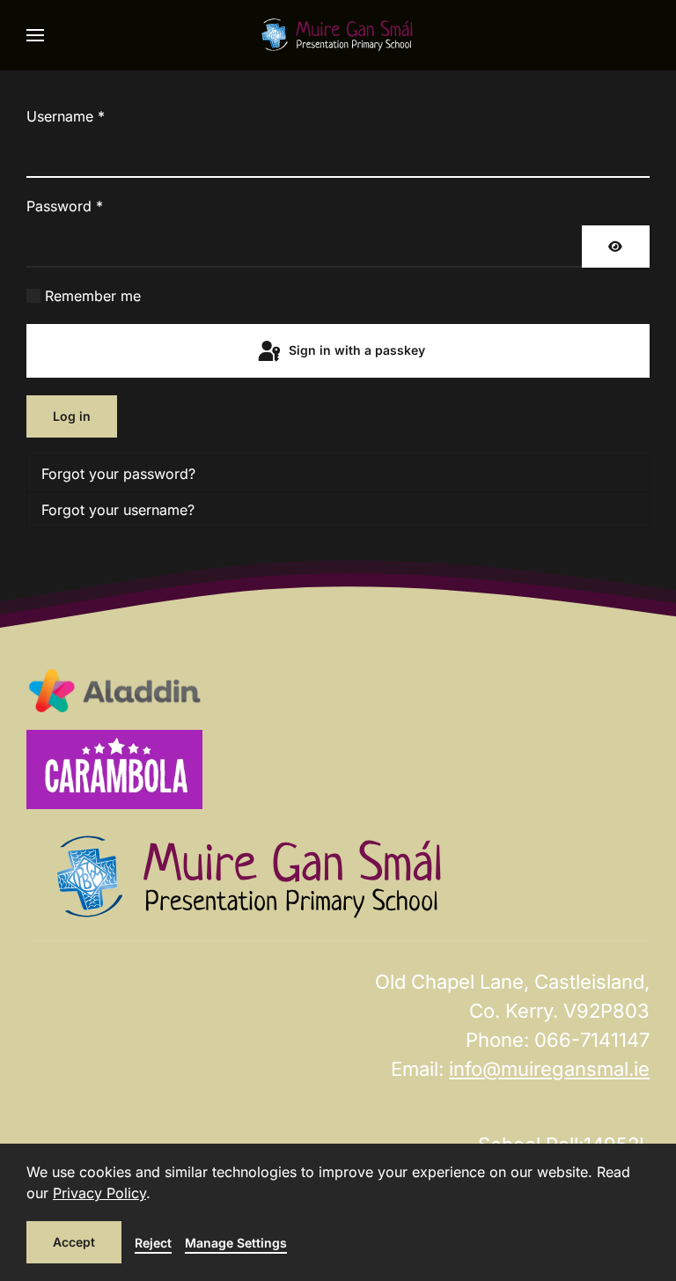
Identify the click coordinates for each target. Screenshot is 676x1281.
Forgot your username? (118, 510)
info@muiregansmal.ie (549, 1068)
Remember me (93, 296)
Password (64, 206)
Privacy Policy (99, 1193)
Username (65, 116)
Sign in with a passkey (355, 349)
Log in (72, 416)
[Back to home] (338, 35)
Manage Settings (236, 1242)
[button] (35, 35)
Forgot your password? (118, 473)
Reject (153, 1242)
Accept (74, 1241)
